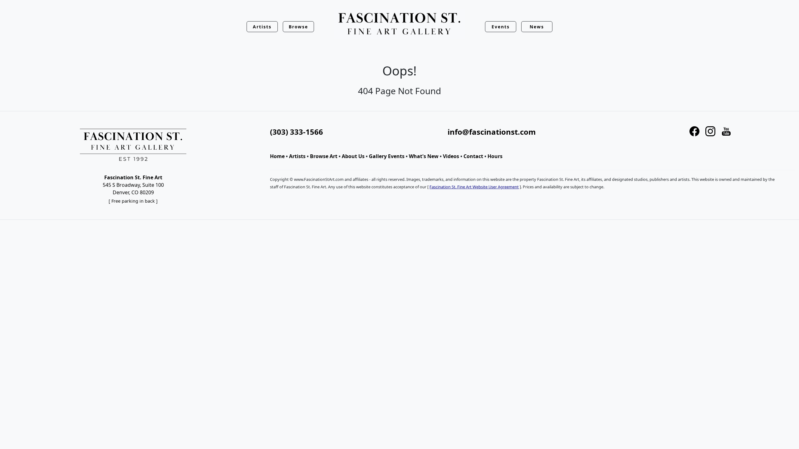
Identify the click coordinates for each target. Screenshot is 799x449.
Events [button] (501, 27)
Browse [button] (298, 27)
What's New (424, 156)
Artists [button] (262, 27)
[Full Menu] (399, 24)
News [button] (537, 27)
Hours (495, 156)
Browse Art (323, 156)
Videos (451, 156)
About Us (353, 156)
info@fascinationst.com (492, 132)
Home (277, 156)
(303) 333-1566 (296, 132)
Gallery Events (386, 156)
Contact (473, 156)
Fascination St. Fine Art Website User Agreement (474, 187)
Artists (297, 156)
